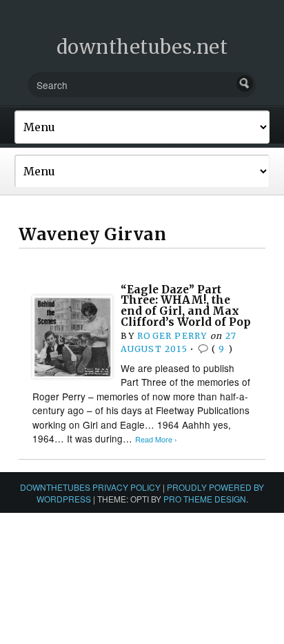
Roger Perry (172, 336)
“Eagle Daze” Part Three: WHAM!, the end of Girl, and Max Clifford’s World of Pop (186, 306)
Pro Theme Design (204, 499)
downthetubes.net (142, 47)
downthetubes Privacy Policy (90, 487)
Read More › (156, 439)
